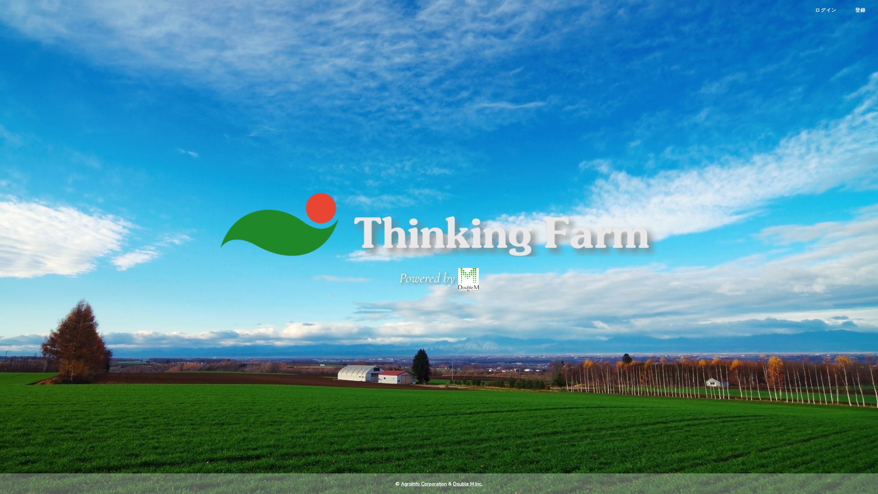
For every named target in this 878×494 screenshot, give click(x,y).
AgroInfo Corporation (424, 484)
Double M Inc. (468, 484)
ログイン (826, 10)
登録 (860, 10)
